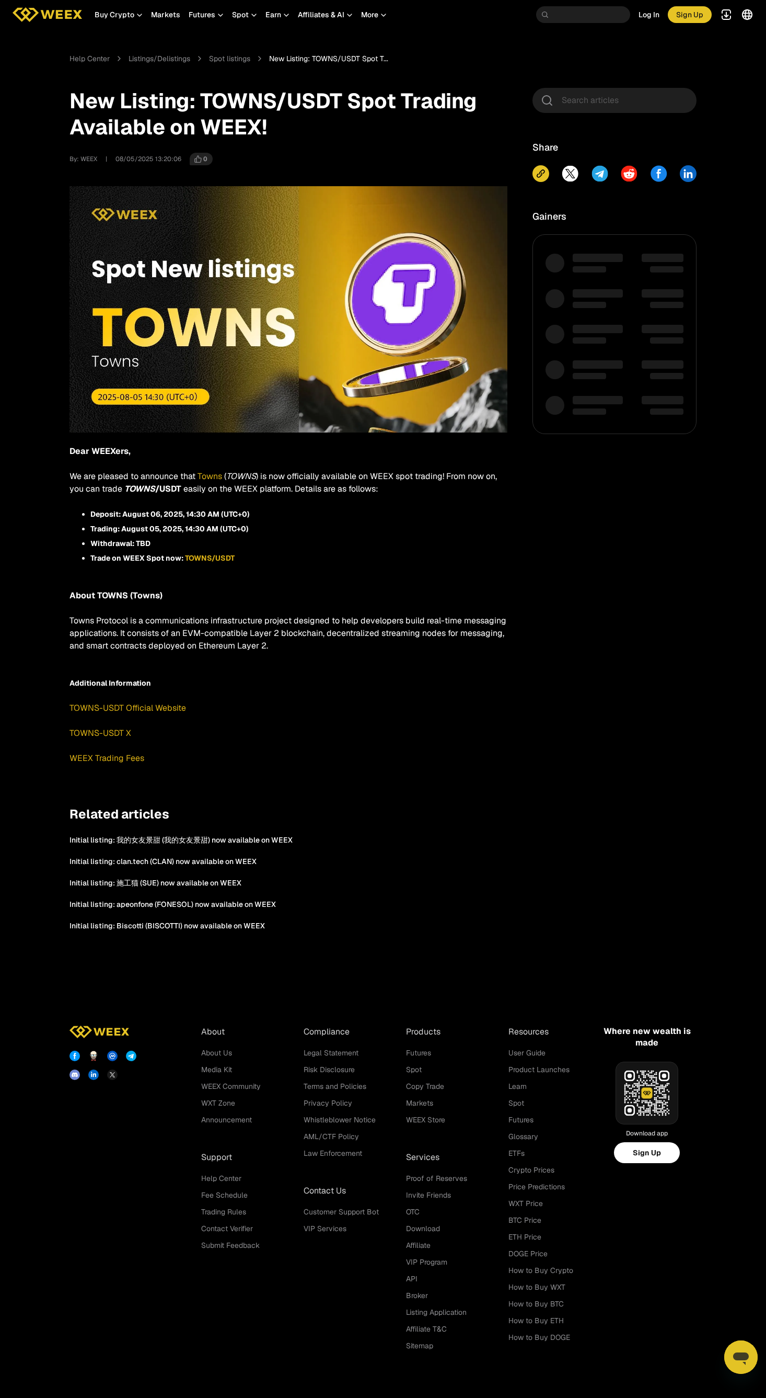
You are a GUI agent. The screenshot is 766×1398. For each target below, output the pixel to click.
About (213, 1031)
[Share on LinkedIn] (688, 173)
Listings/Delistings (159, 58)
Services (422, 1157)
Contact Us (325, 1190)
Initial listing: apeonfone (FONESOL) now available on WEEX (172, 904)
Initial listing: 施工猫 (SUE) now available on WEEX (155, 883)
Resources (528, 1031)
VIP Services (325, 1228)
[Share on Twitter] (570, 173)
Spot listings (229, 58)
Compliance (327, 1031)
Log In (649, 14)
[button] (119, 14)
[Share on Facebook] (659, 173)
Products (423, 1031)
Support (216, 1157)
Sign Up (647, 1152)
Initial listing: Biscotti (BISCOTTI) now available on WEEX (167, 925)
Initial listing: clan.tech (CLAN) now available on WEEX (163, 861)
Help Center (89, 58)
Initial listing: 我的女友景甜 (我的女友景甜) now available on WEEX (181, 840)
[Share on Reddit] (629, 173)
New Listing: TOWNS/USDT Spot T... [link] (328, 58)
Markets (165, 14)
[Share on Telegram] (599, 173)
